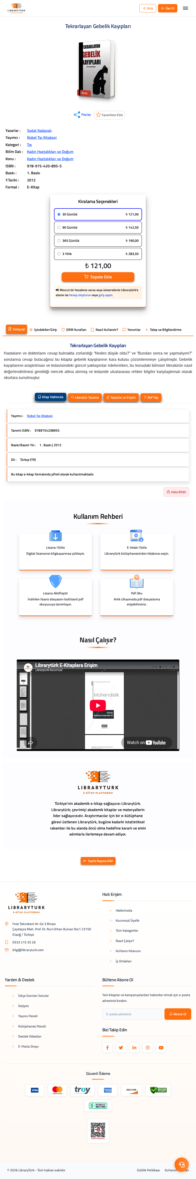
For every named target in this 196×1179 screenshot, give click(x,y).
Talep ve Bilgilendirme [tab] (165, 329)
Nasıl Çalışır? (125, 940)
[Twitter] (121, 1047)
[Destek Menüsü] (181, 1164)
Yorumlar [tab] (134, 329)
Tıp (29, 144)
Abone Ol (180, 1013)
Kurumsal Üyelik (127, 920)
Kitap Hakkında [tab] (52, 396)
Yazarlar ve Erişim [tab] (123, 397)
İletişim (23, 1005)
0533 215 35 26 (24, 942)
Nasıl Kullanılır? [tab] (107, 329)
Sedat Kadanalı (39, 130)
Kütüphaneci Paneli (32, 1026)
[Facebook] (107, 1047)
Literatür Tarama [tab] (86, 397)
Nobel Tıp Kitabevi (42, 137)
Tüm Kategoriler (127, 930)
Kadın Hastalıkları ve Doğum (50, 151)
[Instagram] (147, 1047)
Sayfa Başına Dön (100, 860)
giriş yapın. (106, 295)
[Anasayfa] (16, 8)
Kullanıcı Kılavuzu (128, 950)
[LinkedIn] (134, 1047)
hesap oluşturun (80, 295)
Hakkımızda (124, 910)
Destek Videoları (29, 1036)
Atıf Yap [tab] (152, 397)
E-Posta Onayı (28, 1046)
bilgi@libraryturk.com (28, 949)
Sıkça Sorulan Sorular (33, 995)
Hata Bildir (178, 491)
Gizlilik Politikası (148, 1170)
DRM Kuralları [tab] (76, 329)
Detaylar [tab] (19, 329)
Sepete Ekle (101, 277)
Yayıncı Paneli (28, 1015)
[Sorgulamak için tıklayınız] (98, 1131)
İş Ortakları (123, 961)
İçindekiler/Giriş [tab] (45, 329)
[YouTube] (161, 1047)
